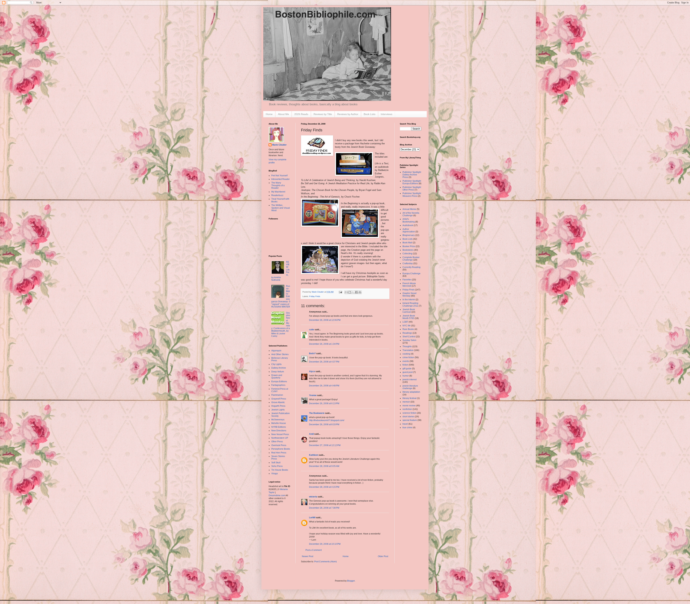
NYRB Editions (278, 427)
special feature (409, 420)
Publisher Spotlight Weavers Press (411, 194)
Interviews (386, 114)
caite (311, 329)
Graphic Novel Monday (409, 294)
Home (269, 114)
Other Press (277, 441)
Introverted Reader (280, 179)
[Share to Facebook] (356, 292)
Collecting (407, 253)
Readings (407, 333)
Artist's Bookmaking (408, 220)
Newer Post (307, 556)
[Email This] (346, 292)
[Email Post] (340, 292)
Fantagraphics (278, 385)
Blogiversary (408, 235)
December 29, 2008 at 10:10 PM (325, 544)
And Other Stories (280, 354)
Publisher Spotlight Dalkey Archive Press (411, 175)
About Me (283, 114)
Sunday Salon (409, 340)
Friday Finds (314, 296)
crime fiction (408, 357)
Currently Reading (411, 267)
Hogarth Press (278, 406)
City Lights (276, 364)
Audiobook (407, 225)
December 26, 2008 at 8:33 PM (324, 424)
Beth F (312, 353)
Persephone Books (280, 449)
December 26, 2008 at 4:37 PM (324, 361)
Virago (274, 473)
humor (405, 376)
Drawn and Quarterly (276, 376)
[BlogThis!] (349, 292)
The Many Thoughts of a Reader (278, 185)
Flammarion (277, 395)
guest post (407, 372)
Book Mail (407, 242)
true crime (407, 427)
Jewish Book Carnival (408, 310)
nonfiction (407, 409)
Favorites (406, 279)
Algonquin (276, 350)
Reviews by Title (323, 114)
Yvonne (313, 395)
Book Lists (369, 114)
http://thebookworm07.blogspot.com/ (326, 420)
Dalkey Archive (278, 368)
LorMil (312, 517)
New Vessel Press (280, 434)
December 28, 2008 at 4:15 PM (324, 487)
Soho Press (277, 466)
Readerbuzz (277, 195)
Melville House (278, 423)
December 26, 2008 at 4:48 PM (324, 385)
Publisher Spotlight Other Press (411, 188)
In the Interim (408, 299)
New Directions (278, 430)
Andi (311, 434)
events (405, 361)
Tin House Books (279, 470)
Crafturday (407, 263)
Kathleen (313, 455)
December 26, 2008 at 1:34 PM (324, 344)
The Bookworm (317, 413)
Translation (407, 350)
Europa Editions (279, 381)
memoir (406, 402)
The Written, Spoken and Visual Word (280, 208)
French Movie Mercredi (409, 284)
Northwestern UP (279, 438)
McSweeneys (277, 419)
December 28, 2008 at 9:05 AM (324, 466)
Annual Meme (409, 209)
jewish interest (409, 379)
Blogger (351, 581)
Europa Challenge (411, 273)
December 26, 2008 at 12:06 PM (325, 320)
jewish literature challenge (410, 387)
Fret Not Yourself (279, 175)
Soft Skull (275, 462)
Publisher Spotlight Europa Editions (411, 182)
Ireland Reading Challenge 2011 (410, 304)
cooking (406, 354)
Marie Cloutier (279, 145)
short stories (408, 416)
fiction (405, 365)
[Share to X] (353, 292)
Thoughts (407, 346)
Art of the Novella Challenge (410, 214)
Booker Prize (408, 246)
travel (405, 424)
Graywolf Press (278, 399)
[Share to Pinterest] (360, 292)
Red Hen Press (278, 452)
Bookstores (407, 250)
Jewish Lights (278, 409)
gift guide (406, 368)
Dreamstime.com (277, 495)
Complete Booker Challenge (411, 258)
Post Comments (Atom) (325, 561)
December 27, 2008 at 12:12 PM (325, 445)
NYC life (406, 325)
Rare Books (408, 329)
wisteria (313, 496)
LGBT (405, 322)
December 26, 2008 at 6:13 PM (324, 403)
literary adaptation (411, 392)
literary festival (409, 398)
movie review (408, 405)
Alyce (312, 371)
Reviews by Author (347, 114)
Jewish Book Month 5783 (408, 317)
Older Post (383, 556)
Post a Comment (313, 550)
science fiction (409, 413)
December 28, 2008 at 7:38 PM (324, 508)
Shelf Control (408, 336)
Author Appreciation (408, 230)
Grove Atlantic (278, 402)
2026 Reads (301, 114)
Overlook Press (278, 445)
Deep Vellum (277, 371)
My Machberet (278, 191)
